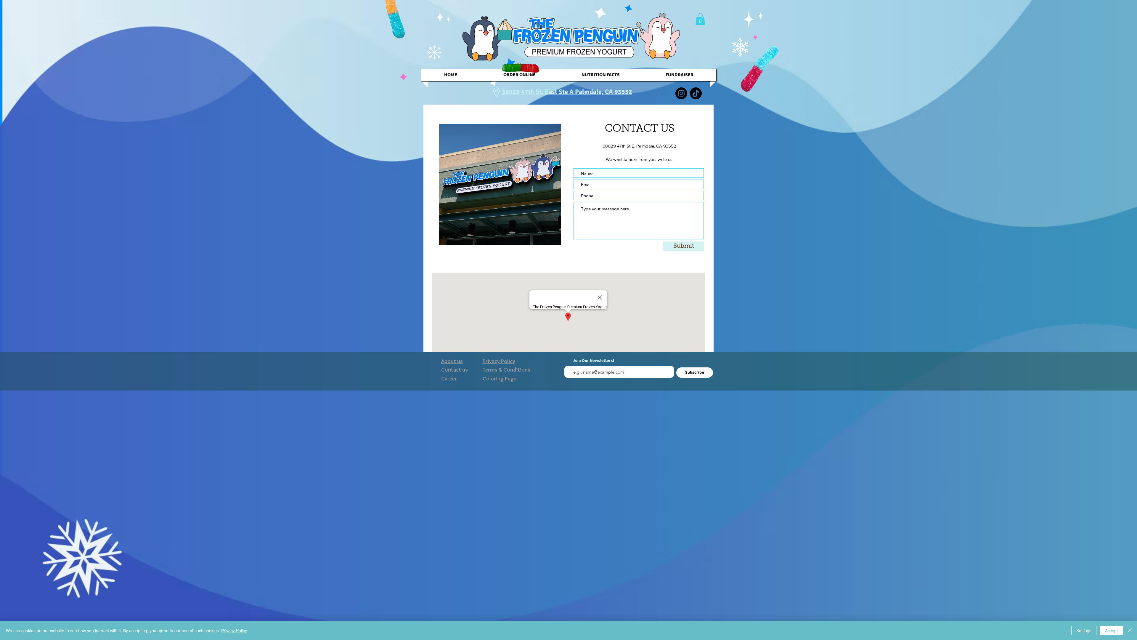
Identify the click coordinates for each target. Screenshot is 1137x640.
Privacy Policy (234, 630)
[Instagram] (681, 93)
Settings (1083, 630)
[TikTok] (696, 93)
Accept (1111, 630)
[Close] (1129, 630)
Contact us (454, 369)
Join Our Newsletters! (593, 361)
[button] (700, 19)
